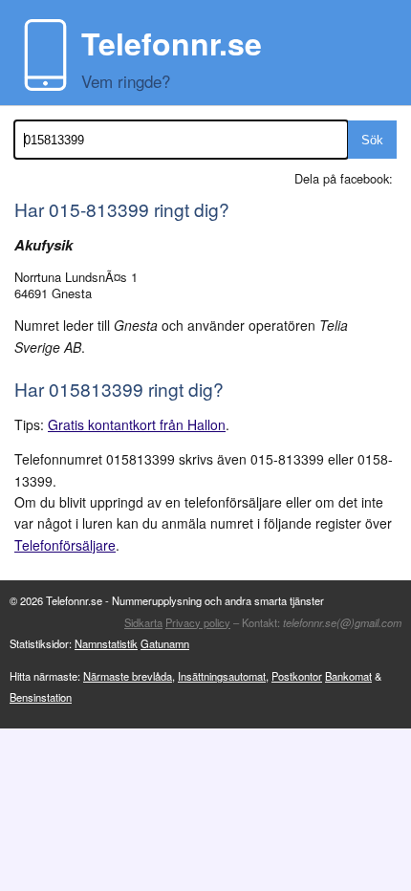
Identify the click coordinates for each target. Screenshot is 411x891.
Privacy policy (197, 622)
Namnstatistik (106, 643)
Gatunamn (165, 643)
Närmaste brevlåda (127, 676)
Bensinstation (41, 697)
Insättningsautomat (222, 676)
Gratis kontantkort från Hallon (137, 424)
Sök (372, 140)
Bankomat (348, 676)
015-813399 (99, 209)
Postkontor (296, 676)
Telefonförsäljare (65, 544)
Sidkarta (143, 622)
